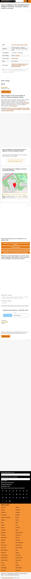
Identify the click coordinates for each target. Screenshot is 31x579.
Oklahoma (3, 552)
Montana (3, 540)
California (3, 512)
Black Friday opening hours (7, 482)
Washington (4, 567)
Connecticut (4, 515)
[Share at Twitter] (15, 76)
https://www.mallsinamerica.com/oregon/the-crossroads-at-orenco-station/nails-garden (20, 65)
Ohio (17, 550)
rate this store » (14, 105)
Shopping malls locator (6, 484)
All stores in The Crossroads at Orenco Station (19, 108)
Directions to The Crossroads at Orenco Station (16, 252)
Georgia (3, 520)
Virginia (17, 565)
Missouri (18, 537)
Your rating (3, 320)
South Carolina (19, 557)
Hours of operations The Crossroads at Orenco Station (15, 249)
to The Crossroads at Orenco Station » (15, 194)
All (10, 501)
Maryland (3, 532)
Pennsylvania (4, 555)
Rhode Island (4, 557)
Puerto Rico (18, 555)
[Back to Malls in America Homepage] (8, 1)
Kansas (3, 527)
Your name (6, 300)
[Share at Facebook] (13, 76)
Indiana (2, 525)
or (15, 311)
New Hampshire (19, 542)
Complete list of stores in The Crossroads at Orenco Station (15, 244)
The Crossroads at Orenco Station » (15, 160)
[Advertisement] (15, 26)
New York (3, 547)
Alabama (3, 507)
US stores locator (15, 247)
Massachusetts (19, 532)
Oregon (17, 552)
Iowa (17, 525)
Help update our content (12, 573)
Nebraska (18, 540)
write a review (25, 103)
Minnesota (18, 535)
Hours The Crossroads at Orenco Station (11, 109)
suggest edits (12, 70)
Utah (17, 562)
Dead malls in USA (5, 486)
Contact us (3, 573)
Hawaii (17, 520)
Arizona (3, 509)
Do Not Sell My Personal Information (12, 574)
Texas (2, 562)
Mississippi (3, 537)
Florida (17, 517)
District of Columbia (5, 517)
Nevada (3, 542)
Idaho (2, 522)
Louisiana (3, 530)
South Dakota (4, 560)
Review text (6, 295)
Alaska (17, 507)
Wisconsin (3, 570)
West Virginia (19, 567)
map (13, 50)
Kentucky (18, 527)
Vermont (3, 565)
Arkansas (18, 509)
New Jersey (4, 545)
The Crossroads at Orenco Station (19, 44)
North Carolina (19, 547)
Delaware (18, 515)
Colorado (18, 512)
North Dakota (4, 550)
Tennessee (18, 560)
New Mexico (18, 545)
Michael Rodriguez (18, 69)
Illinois (17, 522)
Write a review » (6, 91)
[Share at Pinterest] (17, 76)
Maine (17, 530)
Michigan (3, 535)
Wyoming (18, 570)
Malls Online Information (7, 577)
